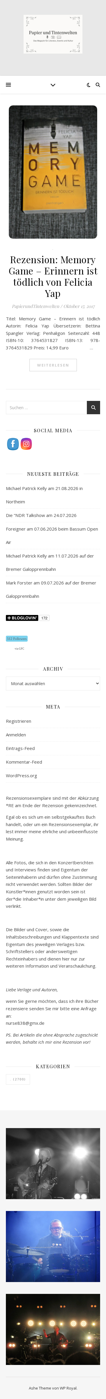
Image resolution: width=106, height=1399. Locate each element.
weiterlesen (53, 365)
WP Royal (68, 1388)
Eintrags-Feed (20, 748)
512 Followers (16, 638)
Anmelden (16, 735)
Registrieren (18, 721)
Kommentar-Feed (24, 762)
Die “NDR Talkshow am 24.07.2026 (41, 515)
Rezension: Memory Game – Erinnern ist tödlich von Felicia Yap (53, 276)
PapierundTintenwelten (35, 306)
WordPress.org (21, 775)
